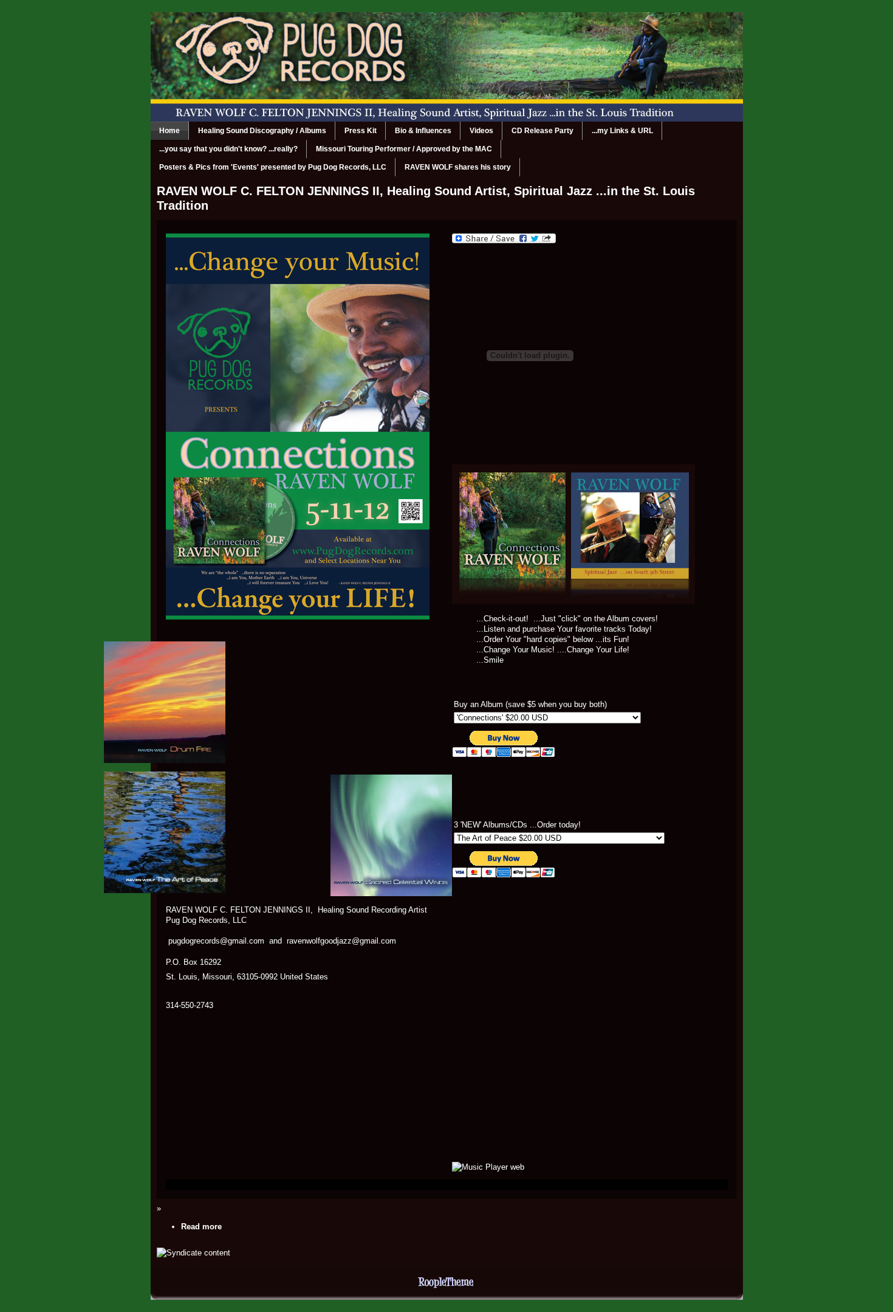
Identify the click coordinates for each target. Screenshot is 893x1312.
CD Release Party (542, 130)
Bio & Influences (423, 130)
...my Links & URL (622, 130)
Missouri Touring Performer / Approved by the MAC (404, 149)
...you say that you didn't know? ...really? (228, 149)
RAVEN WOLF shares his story (458, 167)
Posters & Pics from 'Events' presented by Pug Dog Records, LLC (272, 167)
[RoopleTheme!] (446, 1285)
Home (169, 130)
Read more (201, 1226)
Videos (481, 130)
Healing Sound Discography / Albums (262, 130)
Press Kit (360, 130)
